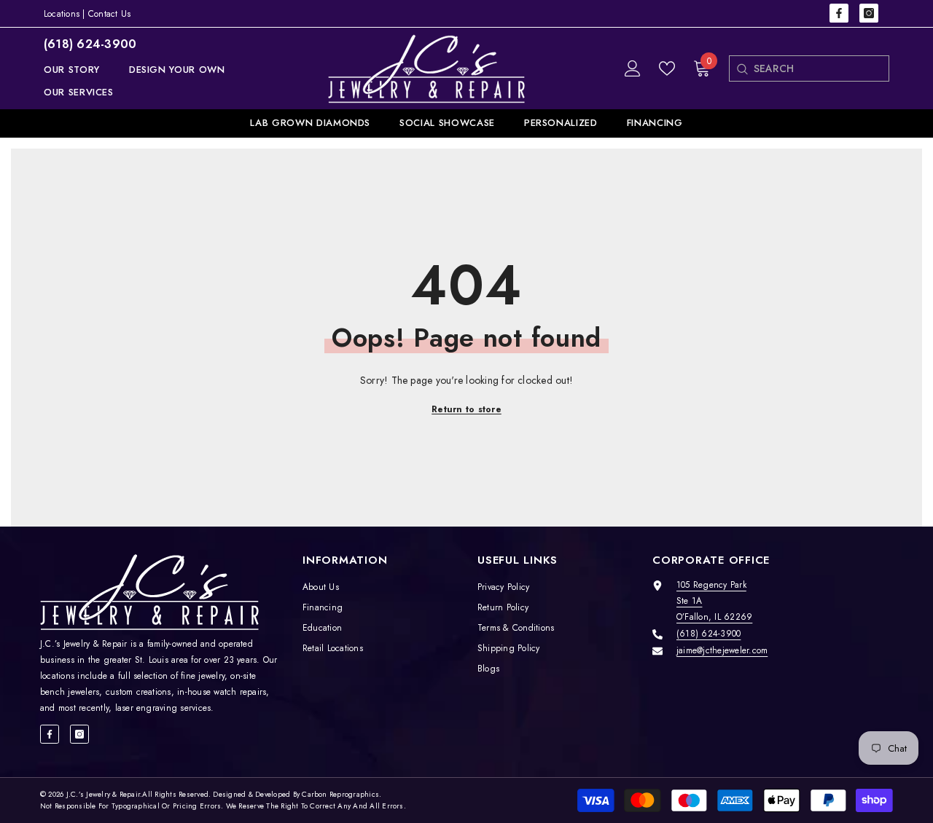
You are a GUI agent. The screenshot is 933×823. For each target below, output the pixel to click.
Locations (61, 13)
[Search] (742, 68)
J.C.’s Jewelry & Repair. (104, 794)
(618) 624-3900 (90, 44)
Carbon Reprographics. (341, 794)
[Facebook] (838, 13)
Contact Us (109, 13)
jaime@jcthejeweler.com (722, 650)
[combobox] (821, 68)
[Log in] (633, 68)
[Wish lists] (667, 68)
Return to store (466, 409)
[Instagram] (868, 13)
